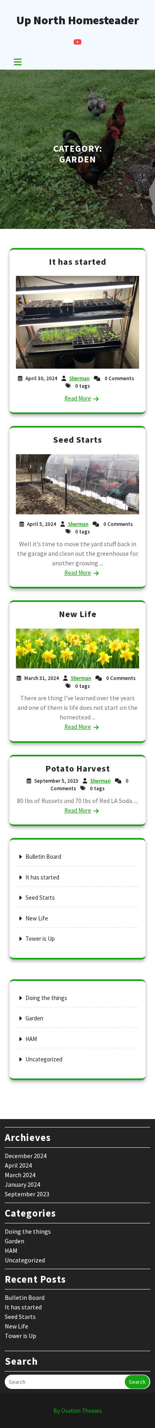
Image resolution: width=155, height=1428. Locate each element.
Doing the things (46, 998)
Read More (77, 398)
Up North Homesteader (77, 19)
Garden (34, 1018)
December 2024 (25, 1156)
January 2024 (22, 1184)
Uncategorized (43, 1059)
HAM (31, 1039)
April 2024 (18, 1165)
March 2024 (20, 1175)
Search (137, 1381)
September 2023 (27, 1194)
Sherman (79, 378)
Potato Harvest (77, 768)
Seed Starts (77, 439)
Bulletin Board (43, 856)
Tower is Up (40, 938)
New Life (78, 613)
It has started (78, 261)
